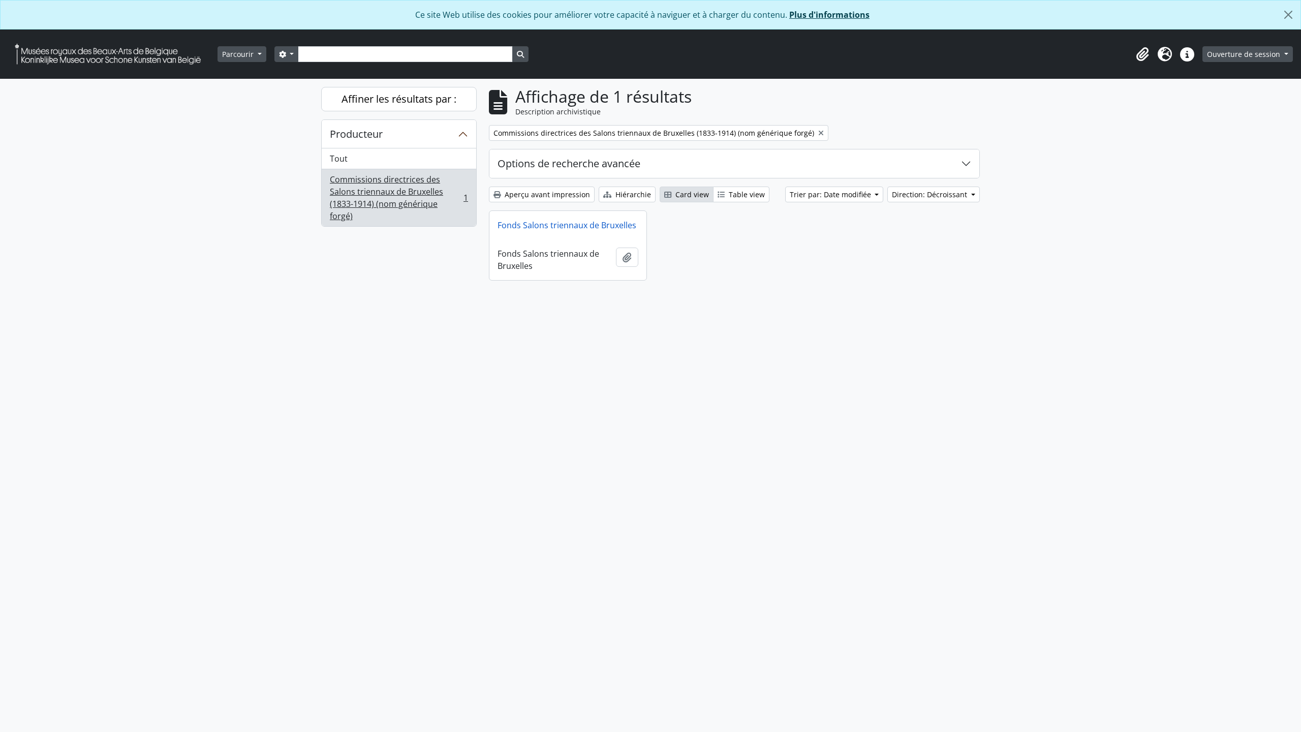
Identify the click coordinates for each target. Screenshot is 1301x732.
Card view (691, 194)
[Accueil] (112, 54)
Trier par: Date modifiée (831, 194)
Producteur (356, 134)
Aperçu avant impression (546, 194)
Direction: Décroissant (930, 194)
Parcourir (239, 54)
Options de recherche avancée (569, 163)
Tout (339, 158)
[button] (1142, 54)
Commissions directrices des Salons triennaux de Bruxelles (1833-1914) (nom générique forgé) (398, 198)
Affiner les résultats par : (399, 99)
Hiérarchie (632, 194)
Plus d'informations (829, 14)
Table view (746, 194)
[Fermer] (1288, 15)
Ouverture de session (1244, 54)
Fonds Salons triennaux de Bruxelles (567, 225)
